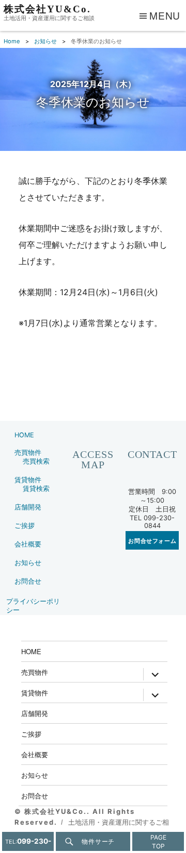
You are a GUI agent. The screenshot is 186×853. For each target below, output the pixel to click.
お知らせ (27, 563)
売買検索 (36, 461)
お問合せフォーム (152, 540)
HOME (24, 435)
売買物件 (27, 452)
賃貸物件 (27, 480)
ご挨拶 (24, 526)
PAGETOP (158, 841)
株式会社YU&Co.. (58, 811)
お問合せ (27, 581)
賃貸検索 (36, 488)
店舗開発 (27, 507)
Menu (165, 15)
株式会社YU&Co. (47, 9)
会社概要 (27, 544)
